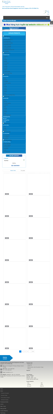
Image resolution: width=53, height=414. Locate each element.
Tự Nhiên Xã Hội (7, 71)
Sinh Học (5, 89)
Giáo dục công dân (7, 83)
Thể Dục (5, 69)
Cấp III (5, 130)
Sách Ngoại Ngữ (7, 135)
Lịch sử (5, 88)
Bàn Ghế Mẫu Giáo (7, 47)
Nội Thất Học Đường (6, 141)
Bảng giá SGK (3, 408)
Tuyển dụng (3, 412)
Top (51, 23)
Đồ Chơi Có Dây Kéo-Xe (8, 39)
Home (2, 388)
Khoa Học (5, 68)
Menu (47, 17)
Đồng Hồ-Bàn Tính (7, 44)
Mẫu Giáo (5, 118)
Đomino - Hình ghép (7, 46)
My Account (30, 364)
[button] (4, 29)
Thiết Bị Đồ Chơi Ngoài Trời (9, 49)
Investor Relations (4, 410)
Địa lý (5, 84)
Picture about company (5, 397)
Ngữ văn (5, 79)
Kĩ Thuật (5, 64)
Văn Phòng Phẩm (6, 120)
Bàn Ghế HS (6, 148)
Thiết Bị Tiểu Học (6, 54)
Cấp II (5, 128)
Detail (7, 194)
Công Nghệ (6, 81)
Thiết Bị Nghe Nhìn (6, 116)
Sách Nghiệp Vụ (7, 136)
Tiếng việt (5, 56)
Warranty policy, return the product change (35, 367)
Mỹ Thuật (5, 66)
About (2, 391)
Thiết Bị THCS (5, 76)
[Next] (30, 351)
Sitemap (29, 368)
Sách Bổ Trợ (6, 138)
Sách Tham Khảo (6, 133)
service (2, 404)
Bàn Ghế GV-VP (7, 146)
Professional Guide (4, 402)
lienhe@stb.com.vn (9, 372)
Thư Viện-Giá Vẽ (7, 151)
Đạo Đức (5, 61)
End (33, 351)
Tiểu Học (4, 121)
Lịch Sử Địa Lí (6, 63)
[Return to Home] (4, 170)
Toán (5, 58)
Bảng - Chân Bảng (7, 143)
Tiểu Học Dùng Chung (8, 73)
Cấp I (5, 126)
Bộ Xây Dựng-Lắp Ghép (8, 42)
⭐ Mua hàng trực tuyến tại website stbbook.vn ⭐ (26, 24)
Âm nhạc (5, 59)
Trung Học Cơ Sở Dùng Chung (9, 94)
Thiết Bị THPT (5, 98)
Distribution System (4, 399)
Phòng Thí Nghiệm (7, 145)
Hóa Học (5, 86)
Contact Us (30, 365)
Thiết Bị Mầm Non (6, 37)
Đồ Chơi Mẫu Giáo (7, 41)
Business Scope (4, 395)
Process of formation (5, 393)
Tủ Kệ (5, 150)
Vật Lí (5, 93)
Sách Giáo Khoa (6, 125)
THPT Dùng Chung (7, 114)
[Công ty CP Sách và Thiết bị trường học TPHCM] (6, 2)
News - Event (3, 406)
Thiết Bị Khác (6, 51)
